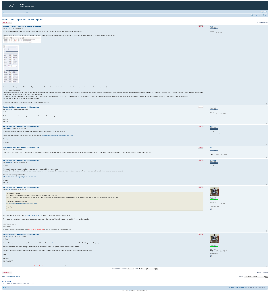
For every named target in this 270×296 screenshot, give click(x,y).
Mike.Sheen (9, 189)
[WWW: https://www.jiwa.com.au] (211, 209)
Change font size (265, 12)
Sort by (137, 268)
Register (259, 15)
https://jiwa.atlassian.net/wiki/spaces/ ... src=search (58, 135)
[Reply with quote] (201, 26)
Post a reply (5, 22)
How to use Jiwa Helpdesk (60, 243)
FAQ (254, 15)
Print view (262, 12)
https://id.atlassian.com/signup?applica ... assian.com (19, 177)
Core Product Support (23, 12)
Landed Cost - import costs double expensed (23, 19)
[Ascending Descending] (152, 268)
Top (266, 104)
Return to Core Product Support (11, 276)
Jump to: (241, 276)
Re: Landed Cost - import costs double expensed (21, 107)
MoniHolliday (9, 109)
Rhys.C (7, 28)
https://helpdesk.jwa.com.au (33, 215)
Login (265, 15)
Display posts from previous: (119, 268)
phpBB (129, 290)
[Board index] (11, 5)
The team (231, 287)
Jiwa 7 (14, 12)
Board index (8, 12)
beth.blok (8, 128)
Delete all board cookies (241, 287)
